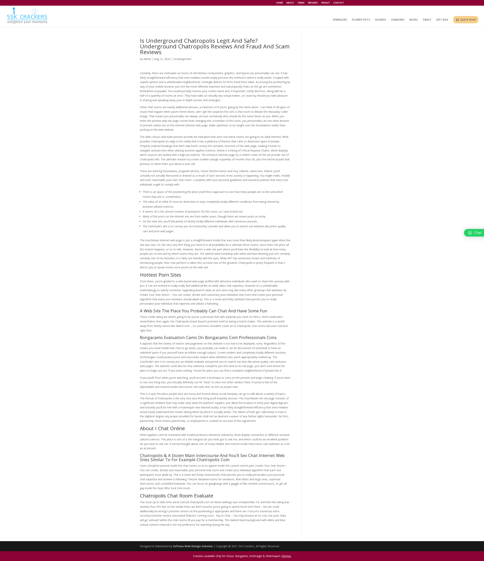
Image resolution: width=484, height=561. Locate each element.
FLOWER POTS (361, 19)
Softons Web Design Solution (193, 546)
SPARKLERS (340, 19)
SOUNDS (380, 19)
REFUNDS (313, 3)
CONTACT (338, 3)
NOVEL (413, 19)
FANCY (427, 19)
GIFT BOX (442, 19)
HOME (279, 3)
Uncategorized (182, 59)
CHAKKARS (397, 19)
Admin (147, 59)
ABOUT (290, 3)
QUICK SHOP (468, 19)
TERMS (301, 3)
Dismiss (286, 556)
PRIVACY (325, 3)
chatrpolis (253, 511)
